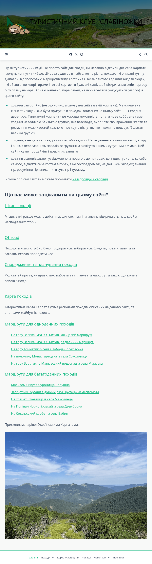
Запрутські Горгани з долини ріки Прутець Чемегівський (55, 392)
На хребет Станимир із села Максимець (42, 399)
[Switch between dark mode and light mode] (140, 54)
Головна (33, 557)
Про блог (118, 557)
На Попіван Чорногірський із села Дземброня (46, 406)
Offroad (12, 237)
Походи (45, 557)
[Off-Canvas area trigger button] (6, 54)
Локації (86, 557)
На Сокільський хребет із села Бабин (39, 413)
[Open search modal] (145, 54)
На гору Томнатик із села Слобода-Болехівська (47, 349)
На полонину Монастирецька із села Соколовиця (49, 356)
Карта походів (18, 296)
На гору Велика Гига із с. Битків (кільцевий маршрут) (51, 335)
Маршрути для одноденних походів (39, 324)
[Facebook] (70, 54)
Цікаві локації (18, 205)
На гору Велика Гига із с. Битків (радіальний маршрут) (52, 342)
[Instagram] (81, 54)
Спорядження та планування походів (41, 264)
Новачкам (100, 557)
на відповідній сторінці (90, 179)
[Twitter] (76, 54)
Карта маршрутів (68, 557)
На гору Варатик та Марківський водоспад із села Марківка (57, 363)
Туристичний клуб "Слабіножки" (87, 21)
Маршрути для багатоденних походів (41, 374)
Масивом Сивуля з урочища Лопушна (40, 385)
